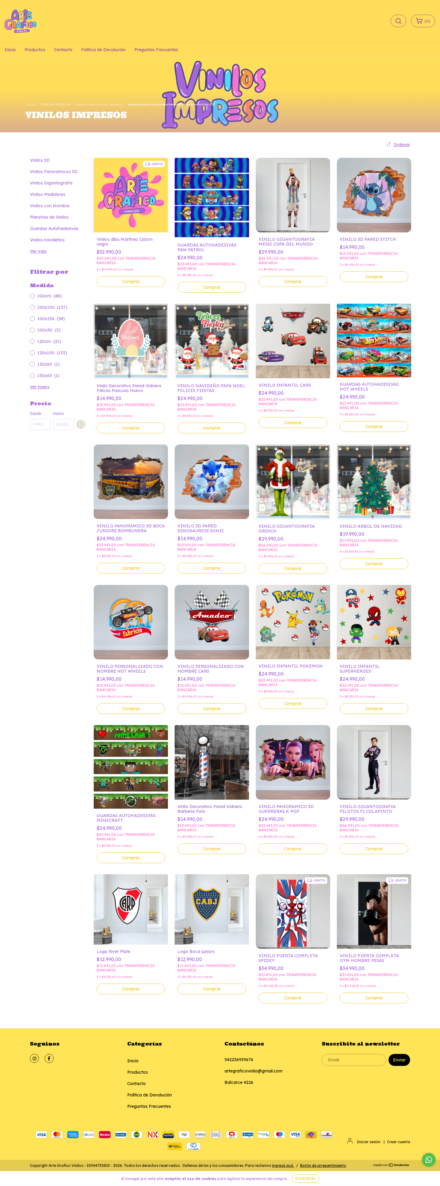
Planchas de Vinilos (49, 217)
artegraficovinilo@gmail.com (253, 1071)
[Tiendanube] (391, 1166)
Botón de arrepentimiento (323, 1165)
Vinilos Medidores (47, 194)
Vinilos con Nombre (49, 205)
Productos (35, 49)
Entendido (305, 1178)
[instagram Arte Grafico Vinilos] (34, 1058)
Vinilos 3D (40, 160)
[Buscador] (398, 21)
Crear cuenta (398, 1142)
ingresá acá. (283, 1165)
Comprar (374, 276)
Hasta (58, 413)
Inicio (10, 49)
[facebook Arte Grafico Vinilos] (49, 1058)
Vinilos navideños (47, 240)
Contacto (63, 49)
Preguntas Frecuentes (156, 49)
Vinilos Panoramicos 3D (54, 171)
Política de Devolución (103, 49)
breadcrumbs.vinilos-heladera (99, 104)
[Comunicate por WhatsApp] (429, 1160)
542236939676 (238, 1059)
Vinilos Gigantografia (51, 183)
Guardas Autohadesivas (54, 228)
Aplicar (80, 424)
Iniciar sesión (368, 1142)
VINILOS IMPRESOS (55, 104)
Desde (35, 413)
